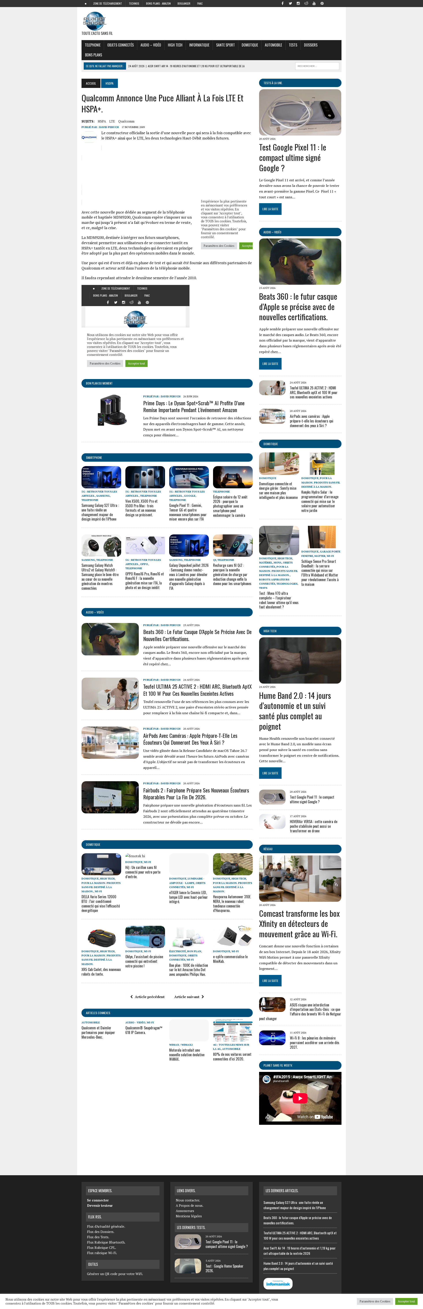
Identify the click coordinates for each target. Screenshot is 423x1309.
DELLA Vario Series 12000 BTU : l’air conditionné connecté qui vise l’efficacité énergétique (101, 903)
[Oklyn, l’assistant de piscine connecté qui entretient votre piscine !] (145, 945)
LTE (112, 121)
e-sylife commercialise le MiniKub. (230, 959)
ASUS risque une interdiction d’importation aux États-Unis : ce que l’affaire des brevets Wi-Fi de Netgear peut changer (300, 1011)
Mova (278, 562)
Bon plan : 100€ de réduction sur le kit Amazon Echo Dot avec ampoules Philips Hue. (188, 970)
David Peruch (109, 127)
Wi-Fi (98, 891)
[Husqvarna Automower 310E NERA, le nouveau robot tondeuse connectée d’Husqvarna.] (233, 872)
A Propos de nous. (189, 1205)
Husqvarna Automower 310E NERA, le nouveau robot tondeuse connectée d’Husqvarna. (231, 903)
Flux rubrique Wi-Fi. (102, 1253)
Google (189, 495)
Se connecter (98, 1200)
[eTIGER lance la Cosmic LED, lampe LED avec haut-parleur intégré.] (189, 872)
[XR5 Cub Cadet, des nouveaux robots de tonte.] (101, 945)
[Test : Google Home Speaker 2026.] (188, 1270)
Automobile (273, 45)
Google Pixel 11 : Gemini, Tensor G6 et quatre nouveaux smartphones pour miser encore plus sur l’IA (188, 512)
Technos (134, 3)
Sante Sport (225, 45)
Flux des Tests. (98, 1237)
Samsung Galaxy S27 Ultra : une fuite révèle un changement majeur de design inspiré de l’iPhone (100, 512)
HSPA (102, 121)
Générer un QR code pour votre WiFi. (115, 1274)
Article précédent (150, 996)
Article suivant (186, 996)
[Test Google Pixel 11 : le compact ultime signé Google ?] (300, 132)
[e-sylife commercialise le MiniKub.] (233, 945)
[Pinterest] (322, 3)
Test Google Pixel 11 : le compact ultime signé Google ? (292, 157)
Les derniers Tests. (191, 1227)
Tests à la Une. (273, 82)
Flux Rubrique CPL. (101, 1247)
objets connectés (120, 45)
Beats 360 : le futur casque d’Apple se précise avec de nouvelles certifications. (197, 635)
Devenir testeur (100, 1205)
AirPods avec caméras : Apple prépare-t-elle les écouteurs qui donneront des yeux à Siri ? (190, 738)
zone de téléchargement (107, 3)
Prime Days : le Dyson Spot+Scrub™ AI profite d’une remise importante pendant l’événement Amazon (194, 406)
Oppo (144, 564)
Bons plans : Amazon (158, 3)
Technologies (286, 583)
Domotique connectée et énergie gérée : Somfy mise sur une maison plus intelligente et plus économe (278, 490)
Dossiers (310, 45)
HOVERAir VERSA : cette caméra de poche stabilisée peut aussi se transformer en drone (313, 826)
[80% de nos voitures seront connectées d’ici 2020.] (233, 1038)
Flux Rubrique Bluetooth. (106, 1242)
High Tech (175, 45)
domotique (93, 844)
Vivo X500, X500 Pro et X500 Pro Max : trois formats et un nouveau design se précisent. (141, 507)
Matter (319, 556)
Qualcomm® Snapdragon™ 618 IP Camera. (143, 1030)
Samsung (103, 495)
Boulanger (184, 3)
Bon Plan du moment (99, 383)
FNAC (200, 3)
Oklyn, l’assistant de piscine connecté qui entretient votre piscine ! (144, 961)
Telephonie (92, 45)
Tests (293, 45)
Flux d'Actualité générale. (106, 1226)
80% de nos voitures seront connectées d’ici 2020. (232, 1057)
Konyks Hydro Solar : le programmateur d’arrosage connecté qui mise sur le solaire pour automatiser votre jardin (319, 501)
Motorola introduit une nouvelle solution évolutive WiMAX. (186, 1054)
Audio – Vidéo (151, 45)
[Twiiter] (290, 3)
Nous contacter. (188, 1200)
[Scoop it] (337, 3)
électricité (177, 951)
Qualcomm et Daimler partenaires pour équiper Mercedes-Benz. (98, 1032)
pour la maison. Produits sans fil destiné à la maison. (101, 887)
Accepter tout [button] (406, 1301)
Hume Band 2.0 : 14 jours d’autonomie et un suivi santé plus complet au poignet (295, 710)
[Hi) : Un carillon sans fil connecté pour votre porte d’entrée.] (135, 855)
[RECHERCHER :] (317, 65)
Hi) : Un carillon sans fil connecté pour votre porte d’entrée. (142, 872)
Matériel (265, 562)
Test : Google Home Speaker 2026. (224, 1268)
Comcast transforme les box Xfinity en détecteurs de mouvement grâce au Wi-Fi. (299, 923)
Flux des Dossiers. (100, 1231)
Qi (214, 560)
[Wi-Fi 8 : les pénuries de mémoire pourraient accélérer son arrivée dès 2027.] (272, 1042)
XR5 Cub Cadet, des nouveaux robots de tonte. (101, 972)
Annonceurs (185, 1211)
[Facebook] (282, 3)
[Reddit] (306, 3)
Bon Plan (194, 951)
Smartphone (94, 457)
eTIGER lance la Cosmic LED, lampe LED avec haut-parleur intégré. (188, 897)
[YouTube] (314, 3)
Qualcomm (126, 121)
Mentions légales (189, 1216)
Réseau (268, 848)
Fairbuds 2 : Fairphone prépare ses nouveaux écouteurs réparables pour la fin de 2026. (196, 793)
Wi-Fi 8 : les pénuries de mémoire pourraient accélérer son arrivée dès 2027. (314, 1042)
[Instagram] (298, 3)
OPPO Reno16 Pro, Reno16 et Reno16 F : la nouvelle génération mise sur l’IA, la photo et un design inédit (144, 580)
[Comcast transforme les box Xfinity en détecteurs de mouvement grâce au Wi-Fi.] (300, 898)
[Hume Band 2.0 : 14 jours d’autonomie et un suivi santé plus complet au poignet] (300, 680)
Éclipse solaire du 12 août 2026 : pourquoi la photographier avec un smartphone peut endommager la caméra (230, 506)
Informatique (199, 45)
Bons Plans (93, 55)
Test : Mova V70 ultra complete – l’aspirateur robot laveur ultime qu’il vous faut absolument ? (279, 600)
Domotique (250, 45)
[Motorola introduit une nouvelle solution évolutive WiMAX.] (189, 1038)
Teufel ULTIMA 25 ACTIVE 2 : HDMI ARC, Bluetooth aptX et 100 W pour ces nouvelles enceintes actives (197, 689)
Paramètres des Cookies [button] (375, 1301)
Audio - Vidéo (135, 1022)
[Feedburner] (330, 3)
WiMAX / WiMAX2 (181, 1044)
